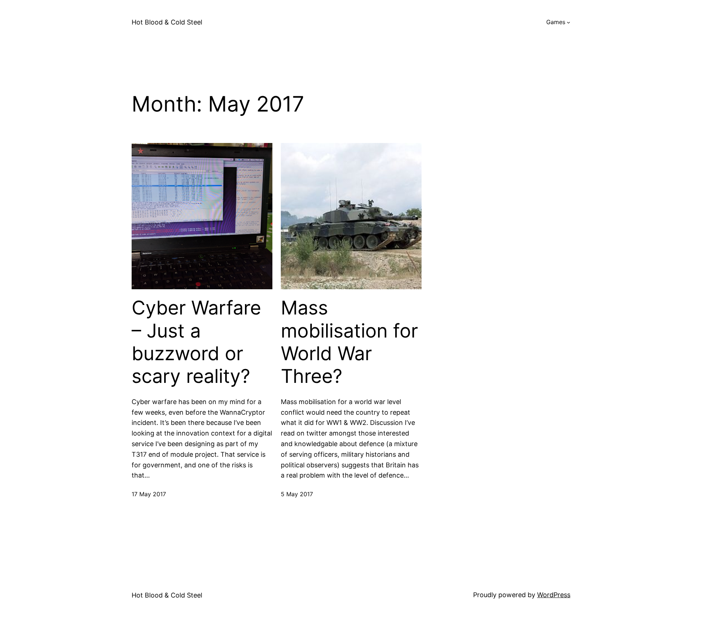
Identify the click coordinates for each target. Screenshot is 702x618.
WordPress (553, 595)
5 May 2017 (297, 494)
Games (555, 22)
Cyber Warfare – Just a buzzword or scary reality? (196, 342)
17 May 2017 (149, 494)
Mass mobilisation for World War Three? (349, 342)
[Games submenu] (568, 22)
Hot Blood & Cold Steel (167, 22)
